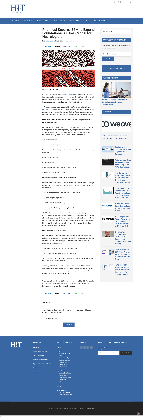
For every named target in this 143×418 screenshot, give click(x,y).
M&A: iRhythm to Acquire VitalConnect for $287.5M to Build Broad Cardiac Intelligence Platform (122, 177)
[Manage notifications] (138, 413)
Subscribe (36, 372)
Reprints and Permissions (40, 359)
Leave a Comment (70, 41)
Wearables (62, 382)
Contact (35, 368)
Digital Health (61, 371)
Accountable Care (64, 392)
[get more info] (131, 2)
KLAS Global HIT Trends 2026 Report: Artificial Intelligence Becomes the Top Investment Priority (122, 269)
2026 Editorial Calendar (40, 351)
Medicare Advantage (65, 394)
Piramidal (67, 94)
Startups (59, 386)
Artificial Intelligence (65, 373)
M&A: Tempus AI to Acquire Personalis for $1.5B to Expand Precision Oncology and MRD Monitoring (123, 221)
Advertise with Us (38, 355)
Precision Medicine (65, 377)
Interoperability (64, 358)
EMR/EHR (62, 356)
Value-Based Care (62, 390)
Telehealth (62, 379)
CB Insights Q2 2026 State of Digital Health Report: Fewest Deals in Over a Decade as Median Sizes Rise (122, 193)
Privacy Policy (90, 408)
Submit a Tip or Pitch (116, 68)
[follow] (118, 2)
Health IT (59, 351)
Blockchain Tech (64, 375)
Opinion (59, 347)
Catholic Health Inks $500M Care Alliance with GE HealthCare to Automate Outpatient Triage (122, 254)
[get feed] (115, 2)
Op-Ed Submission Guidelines (42, 364)
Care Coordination (64, 353)
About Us (36, 347)
